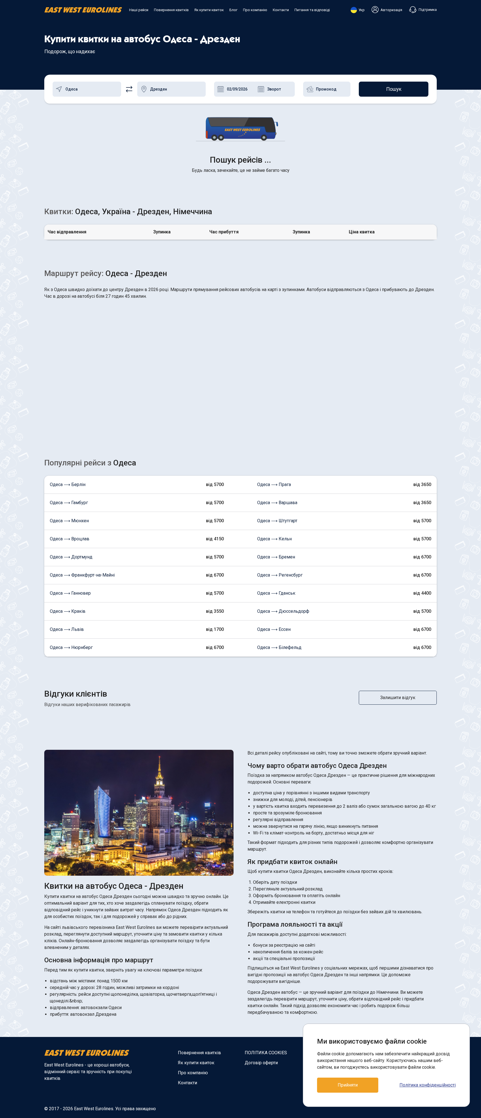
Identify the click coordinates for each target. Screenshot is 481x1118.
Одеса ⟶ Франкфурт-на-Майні (82, 575)
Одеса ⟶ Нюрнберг (71, 647)
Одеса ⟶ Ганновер (70, 593)
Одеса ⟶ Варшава (277, 502)
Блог (233, 10)
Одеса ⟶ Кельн (274, 538)
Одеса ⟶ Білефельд (279, 647)
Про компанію (255, 10)
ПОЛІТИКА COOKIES (266, 1052)
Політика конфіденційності (427, 1085)
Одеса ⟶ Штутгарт (277, 520)
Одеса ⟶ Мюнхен (69, 520)
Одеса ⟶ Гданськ (276, 593)
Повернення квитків (171, 10)
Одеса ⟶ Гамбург (69, 502)
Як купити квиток (209, 10)
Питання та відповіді (312, 10)
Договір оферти (261, 1062)
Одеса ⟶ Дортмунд (71, 557)
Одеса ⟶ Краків (67, 611)
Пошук (393, 89)
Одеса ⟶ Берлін (67, 484)
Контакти (281, 10)
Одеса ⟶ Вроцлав (69, 538)
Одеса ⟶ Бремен (276, 557)
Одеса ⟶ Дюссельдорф (283, 611)
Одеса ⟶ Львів (67, 629)
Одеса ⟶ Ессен (274, 629)
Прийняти (348, 1085)
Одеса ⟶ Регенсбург (280, 575)
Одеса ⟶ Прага (274, 484)
